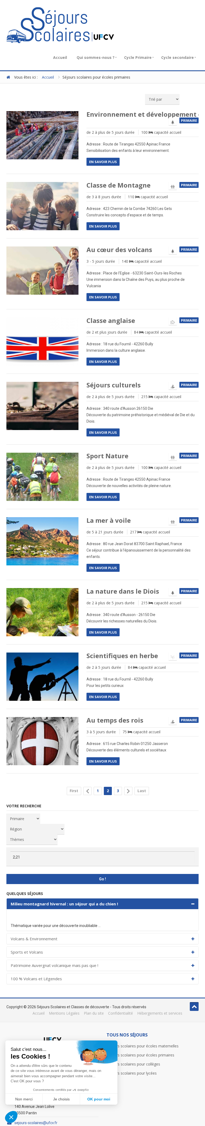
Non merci (24, 1099)
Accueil (60, 57)
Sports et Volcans (27, 952)
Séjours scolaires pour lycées (132, 1073)
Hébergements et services (159, 1013)
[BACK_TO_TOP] (194, 1006)
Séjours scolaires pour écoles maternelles (143, 1045)
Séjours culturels (113, 385)
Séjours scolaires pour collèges (133, 1064)
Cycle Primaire (138, 57)
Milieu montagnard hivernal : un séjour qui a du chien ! (64, 903)
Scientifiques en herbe (122, 656)
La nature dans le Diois (122, 591)
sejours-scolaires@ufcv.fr (35, 1123)
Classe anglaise (110, 320)
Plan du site (94, 1013)
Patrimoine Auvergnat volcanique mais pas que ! (54, 965)
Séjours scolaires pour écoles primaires (140, 1055)
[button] (11, 1117)
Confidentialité (120, 1013)
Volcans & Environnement (34, 938)
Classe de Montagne (118, 185)
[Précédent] (87, 791)
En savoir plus (103, 161)
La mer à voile (108, 520)
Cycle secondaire (177, 57)
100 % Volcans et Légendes (36, 978)
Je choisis (61, 1099)
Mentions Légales (64, 1013)
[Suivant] (128, 791)
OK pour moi (98, 1099)
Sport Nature (107, 456)
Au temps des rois (114, 720)
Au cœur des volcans (119, 249)
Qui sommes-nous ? (96, 57)
